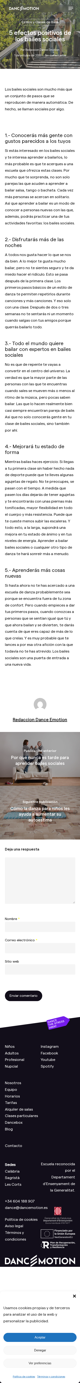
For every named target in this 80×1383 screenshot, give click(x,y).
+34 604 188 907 (20, 1201)
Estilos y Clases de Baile (40, 22)
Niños (10, 1046)
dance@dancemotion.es (26, 1208)
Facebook (49, 1053)
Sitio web (12, 961)
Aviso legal (14, 1226)
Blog (9, 1129)
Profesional (14, 1060)
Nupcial (11, 1066)
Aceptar (40, 1337)
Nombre (12, 919)
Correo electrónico (21, 940)
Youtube (48, 1060)
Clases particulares (21, 1116)
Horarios (12, 1096)
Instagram (50, 1046)
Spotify (47, 1066)
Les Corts (13, 1184)
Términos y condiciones (51, 1376)
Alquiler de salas (19, 1109)
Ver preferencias (40, 1363)
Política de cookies (24, 1376)
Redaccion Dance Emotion (42, 49)
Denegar (40, 1350)
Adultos (12, 1053)
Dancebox (14, 1122)
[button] (74, 1296)
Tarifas (11, 1103)
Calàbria (12, 1171)
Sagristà (12, 1178)
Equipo (11, 1089)
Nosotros (13, 1083)
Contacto (13, 1146)
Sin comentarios (55, 55)
